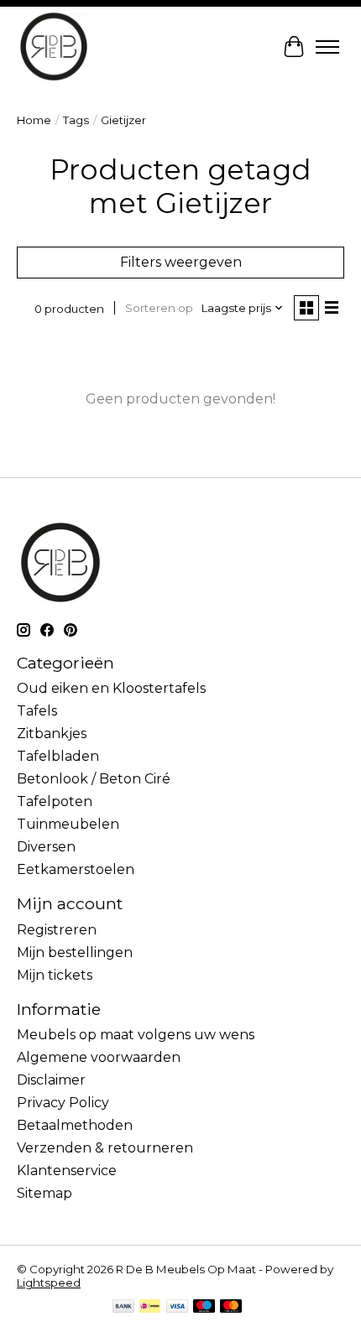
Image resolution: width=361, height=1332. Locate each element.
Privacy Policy (63, 1103)
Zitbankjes (51, 733)
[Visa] (177, 1307)
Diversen (46, 847)
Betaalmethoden (75, 1125)
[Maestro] (204, 1307)
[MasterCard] (231, 1307)
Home (34, 120)
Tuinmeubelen (68, 824)
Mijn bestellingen (75, 952)
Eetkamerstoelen (75, 869)
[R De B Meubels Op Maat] (54, 46)
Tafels (37, 711)
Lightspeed (49, 1282)
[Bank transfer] (123, 1307)
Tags (76, 120)
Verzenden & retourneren (105, 1148)
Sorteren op (159, 308)
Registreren (57, 930)
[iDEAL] (149, 1307)
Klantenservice (67, 1171)
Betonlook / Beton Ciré (93, 779)
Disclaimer (51, 1080)
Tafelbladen (58, 756)
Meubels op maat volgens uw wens (135, 1035)
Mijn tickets (54, 975)
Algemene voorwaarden (98, 1057)
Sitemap (44, 1193)
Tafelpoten (54, 801)
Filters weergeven (181, 262)
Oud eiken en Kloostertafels (111, 688)
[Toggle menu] (327, 47)
